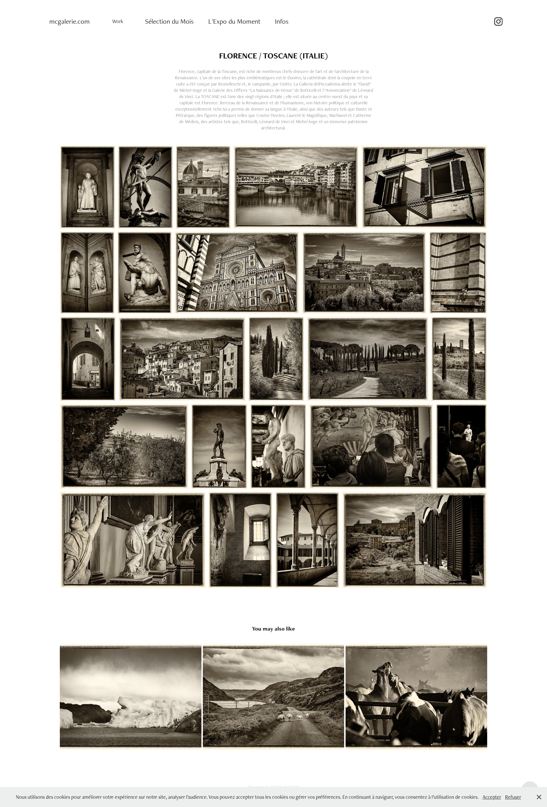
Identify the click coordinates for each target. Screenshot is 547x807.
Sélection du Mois (169, 21)
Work (117, 21)
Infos (282, 21)
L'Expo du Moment (234, 21)
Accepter (492, 797)
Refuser (513, 797)
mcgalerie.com (69, 21)
